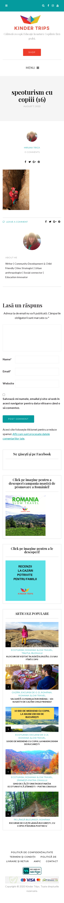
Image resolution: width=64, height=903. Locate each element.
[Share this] (25, 162)
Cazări (16, 692)
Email (7, 371)
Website (8, 383)
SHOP (32, 52)
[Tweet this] (30, 162)
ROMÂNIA (46, 692)
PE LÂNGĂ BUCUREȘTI (26, 820)
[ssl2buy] (32, 871)
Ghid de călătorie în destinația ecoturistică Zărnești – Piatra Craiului (32, 785)
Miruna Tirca (32, 147)
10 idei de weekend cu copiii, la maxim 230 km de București (32, 742)
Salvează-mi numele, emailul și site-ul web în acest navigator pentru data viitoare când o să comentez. (31, 403)
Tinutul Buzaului (32, 653)
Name (7, 359)
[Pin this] (38, 162)
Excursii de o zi (30, 692)
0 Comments (32, 152)
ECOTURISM (17, 650)
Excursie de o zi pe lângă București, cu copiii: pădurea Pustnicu (32, 824)
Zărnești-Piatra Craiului (32, 780)
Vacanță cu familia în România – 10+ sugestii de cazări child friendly (32, 700)
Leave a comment (17, 221)
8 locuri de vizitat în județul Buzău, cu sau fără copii (32, 658)
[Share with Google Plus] (34, 162)
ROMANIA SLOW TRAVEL (38, 650)
